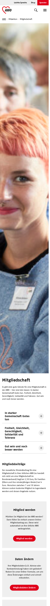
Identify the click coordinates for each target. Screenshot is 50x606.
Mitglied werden (24, 538)
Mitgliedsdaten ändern (24, 587)
